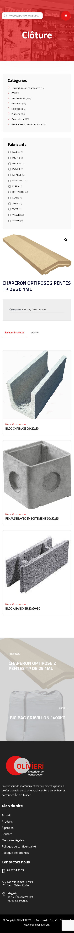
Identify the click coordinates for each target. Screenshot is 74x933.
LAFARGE (18, 174)
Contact (7, 834)
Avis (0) (35, 332)
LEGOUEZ (19, 180)
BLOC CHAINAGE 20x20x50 (22, 428)
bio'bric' (17, 152)
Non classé (17, 108)
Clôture (26, 309)
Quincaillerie (18, 119)
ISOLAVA (18, 163)
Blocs (8, 424)
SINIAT (17, 203)
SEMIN (17, 197)
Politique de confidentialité (19, 846)
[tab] (15, 332)
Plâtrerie (16, 113)
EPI (13, 93)
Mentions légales (13, 840)
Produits (7, 821)
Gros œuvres (39, 309)
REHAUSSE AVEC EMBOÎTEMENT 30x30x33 (32, 518)
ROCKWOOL (20, 192)
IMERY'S (17, 157)
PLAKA (17, 186)
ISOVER (17, 169)
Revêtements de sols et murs (27, 124)
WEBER (18, 214)
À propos (8, 828)
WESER (17, 220)
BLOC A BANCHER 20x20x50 (22, 608)
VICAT (16, 209)
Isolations (17, 103)
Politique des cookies (15, 853)
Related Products (14, 332)
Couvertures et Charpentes (26, 88)
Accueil (6, 815)
